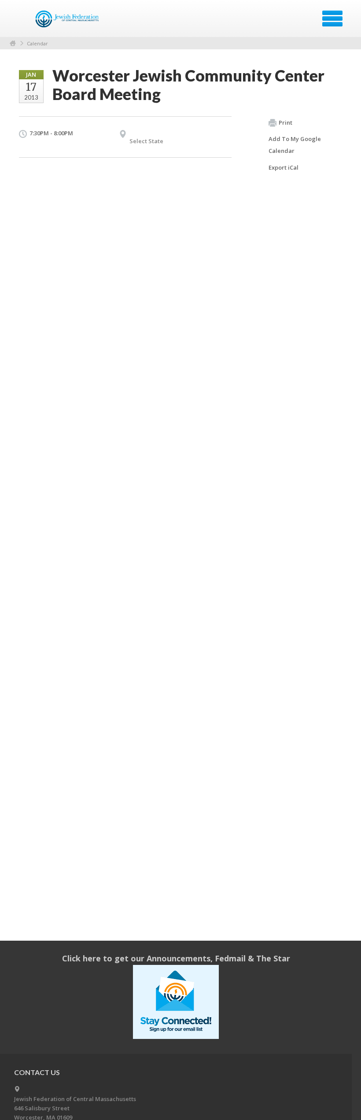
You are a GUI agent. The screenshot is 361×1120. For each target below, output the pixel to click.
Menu (332, 18)
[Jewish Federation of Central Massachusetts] (68, 22)
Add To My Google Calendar (295, 145)
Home (13, 43)
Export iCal (283, 167)
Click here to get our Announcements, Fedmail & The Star (176, 958)
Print (285, 122)
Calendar (37, 43)
